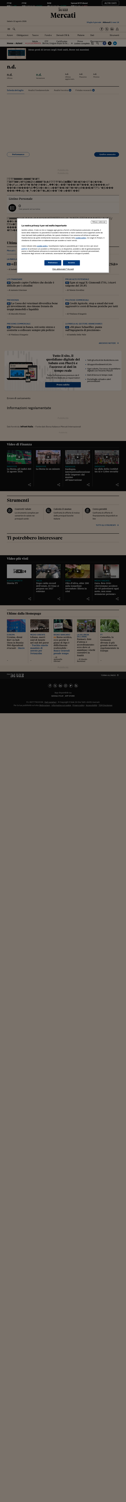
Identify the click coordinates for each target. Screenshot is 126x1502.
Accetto (71, 263)
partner (25, 249)
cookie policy (80, 238)
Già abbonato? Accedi (63, 269)
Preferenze (53, 263)
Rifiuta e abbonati (98, 222)
